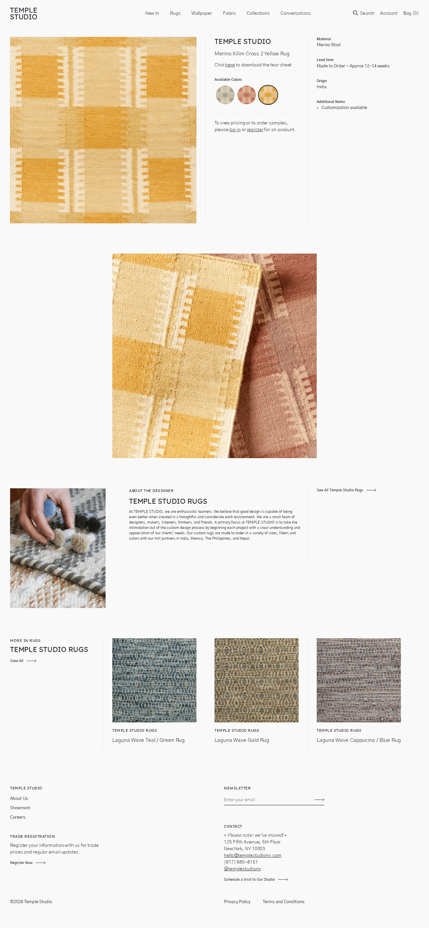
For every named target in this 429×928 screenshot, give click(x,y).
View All (16, 661)
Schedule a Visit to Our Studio (249, 879)
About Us (19, 799)
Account (388, 13)
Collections (258, 13)
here (230, 65)
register (255, 129)
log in (234, 129)
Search (366, 13)
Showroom (20, 808)
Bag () (411, 13)
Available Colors (228, 79)
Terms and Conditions (283, 902)
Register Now (21, 863)
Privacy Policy (237, 902)
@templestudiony (242, 869)
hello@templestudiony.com (253, 855)
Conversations (296, 13)
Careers (17, 817)
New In (152, 13)
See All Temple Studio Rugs (340, 490)
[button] (225, 95)
